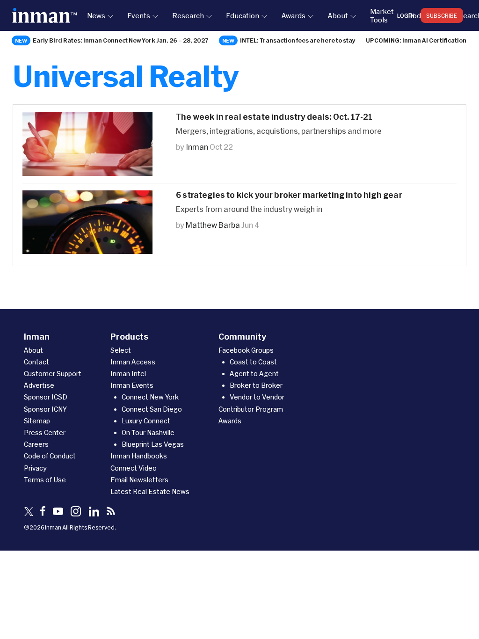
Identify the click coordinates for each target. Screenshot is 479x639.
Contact (36, 362)
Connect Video (133, 468)
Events (138, 15)
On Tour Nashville (148, 432)
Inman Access (132, 362)
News (96, 15)
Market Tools (382, 15)
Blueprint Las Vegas (153, 444)
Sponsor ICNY (45, 409)
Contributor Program (250, 409)
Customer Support (52, 374)
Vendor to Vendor (257, 397)
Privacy (35, 468)
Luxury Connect (146, 421)
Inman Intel (128, 374)
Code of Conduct (50, 456)
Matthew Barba (213, 224)
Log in (405, 15)
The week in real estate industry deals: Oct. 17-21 (274, 116)
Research (188, 15)
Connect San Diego (152, 409)
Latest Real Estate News (149, 491)
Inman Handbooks (138, 456)
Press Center (44, 432)
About (337, 15)
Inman (197, 146)
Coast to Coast (253, 362)
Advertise (39, 385)
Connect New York (150, 397)
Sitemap (37, 421)
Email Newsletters (139, 480)
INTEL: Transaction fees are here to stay (298, 40)
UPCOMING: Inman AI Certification (416, 40)
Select (120, 350)
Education (242, 15)
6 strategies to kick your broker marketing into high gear (289, 194)
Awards (293, 15)
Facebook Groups (246, 350)
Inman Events (131, 385)
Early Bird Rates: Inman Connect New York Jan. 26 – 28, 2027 (121, 40)
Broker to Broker (256, 385)
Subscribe (441, 15)
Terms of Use (45, 480)
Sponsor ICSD (45, 397)
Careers (36, 444)
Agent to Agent (254, 374)
